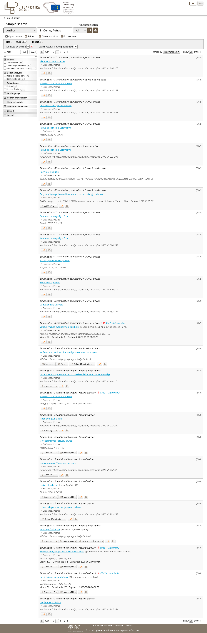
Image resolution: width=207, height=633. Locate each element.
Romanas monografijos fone (54, 216)
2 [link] (60, 52)
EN (68, 452)
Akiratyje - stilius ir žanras (52, 61)
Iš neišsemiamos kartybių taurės (56, 440)
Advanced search (88, 24)
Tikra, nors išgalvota (50, 282)
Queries (20, 41)
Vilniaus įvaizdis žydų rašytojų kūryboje (59, 326)
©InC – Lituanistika (115, 322)
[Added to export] (49, 73)
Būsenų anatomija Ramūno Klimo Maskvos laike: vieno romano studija (75, 374)
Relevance (169, 51)
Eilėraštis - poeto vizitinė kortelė (56, 83)
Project (107, 625)
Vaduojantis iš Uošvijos (51, 304)
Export (36, 41)
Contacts (129, 625)
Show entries (192, 51)
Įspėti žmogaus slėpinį (51, 418)
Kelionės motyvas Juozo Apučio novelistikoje (62, 551)
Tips (8, 41)
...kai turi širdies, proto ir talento (56, 105)
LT (49, 205)
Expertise (118, 625)
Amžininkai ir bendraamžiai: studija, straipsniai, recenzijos (68, 352)
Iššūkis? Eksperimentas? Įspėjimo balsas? (60, 507)
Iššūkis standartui (48, 485)
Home (9, 17)
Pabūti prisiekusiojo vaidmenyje (55, 127)
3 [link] (64, 52)
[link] (53, 52)
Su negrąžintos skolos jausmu (55, 260)
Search (17, 17)
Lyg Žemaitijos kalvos (50, 602)
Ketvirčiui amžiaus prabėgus (54, 577)
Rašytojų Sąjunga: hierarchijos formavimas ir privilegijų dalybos (71, 194)
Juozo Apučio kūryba (50, 529)
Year (9, 51)
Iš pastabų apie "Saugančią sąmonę (58, 463)
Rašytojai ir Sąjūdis (49, 171)
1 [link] (57, 52)
